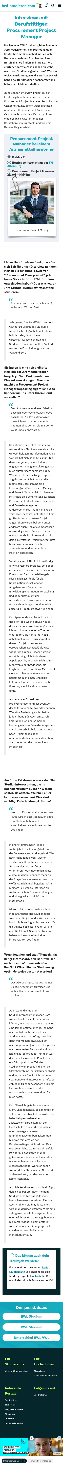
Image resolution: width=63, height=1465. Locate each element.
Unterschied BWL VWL (31, 1337)
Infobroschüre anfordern (14, 1461)
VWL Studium (31, 1327)
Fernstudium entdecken (40, 1461)
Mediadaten (39, 1371)
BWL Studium (31, 1316)
